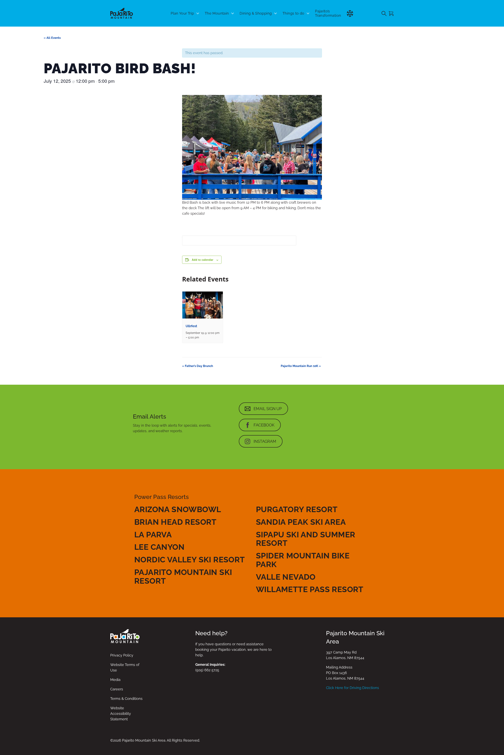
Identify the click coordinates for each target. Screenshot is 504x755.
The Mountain (217, 13)
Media (115, 680)
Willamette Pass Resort (309, 589)
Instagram (265, 441)
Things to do (293, 13)
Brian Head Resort (175, 522)
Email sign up (268, 408)
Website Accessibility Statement (120, 713)
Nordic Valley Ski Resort (189, 559)
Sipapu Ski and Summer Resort (305, 539)
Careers (116, 689)
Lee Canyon (159, 547)
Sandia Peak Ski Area (301, 522)
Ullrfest (191, 326)
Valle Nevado (286, 576)
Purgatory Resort (296, 509)
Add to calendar (202, 260)
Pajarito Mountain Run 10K (301, 366)
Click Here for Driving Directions (352, 688)
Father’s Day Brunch (197, 366)
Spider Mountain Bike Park (302, 560)
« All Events (52, 38)
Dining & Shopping (256, 13)
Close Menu (496, 35)
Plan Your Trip (182, 13)
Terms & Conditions (126, 698)
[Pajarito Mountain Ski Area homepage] (121, 13)
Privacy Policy (121, 655)
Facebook (264, 425)
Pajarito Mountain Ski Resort (183, 576)
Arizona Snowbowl (177, 509)
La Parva (153, 534)
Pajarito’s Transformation (328, 13)
